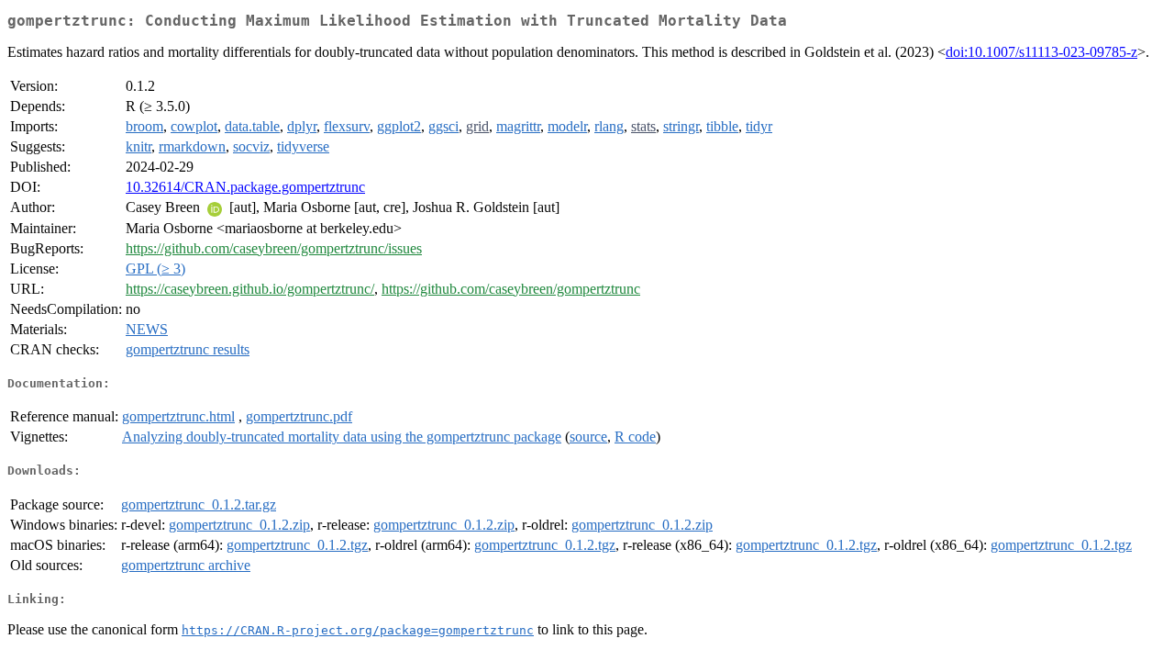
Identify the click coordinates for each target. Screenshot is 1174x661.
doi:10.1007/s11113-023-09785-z (1041, 52)
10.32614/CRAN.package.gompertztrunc (245, 187)
